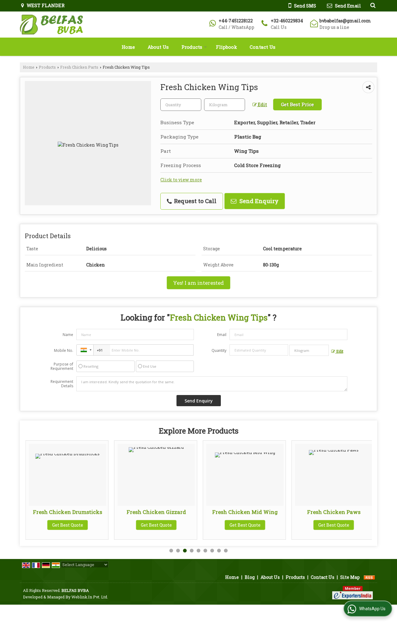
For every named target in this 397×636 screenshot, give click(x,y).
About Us (158, 47)
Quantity (219, 350)
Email (221, 334)
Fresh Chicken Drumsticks (67, 512)
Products (191, 47)
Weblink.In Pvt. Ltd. (89, 596)
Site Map (350, 577)
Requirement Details (62, 383)
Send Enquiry (258, 201)
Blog (250, 577)
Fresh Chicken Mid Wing (245, 512)
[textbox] (224, 104)
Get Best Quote (67, 525)
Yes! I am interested (198, 282)
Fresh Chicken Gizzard (156, 512)
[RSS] (369, 577)
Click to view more (181, 180)
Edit (262, 104)
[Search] (372, 5)
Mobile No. (63, 350)
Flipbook (226, 47)
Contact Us (262, 47)
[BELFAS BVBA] (51, 24)
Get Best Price (297, 104)
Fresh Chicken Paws (333, 512)
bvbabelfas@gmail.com (345, 21)
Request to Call (194, 201)
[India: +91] (85, 350)
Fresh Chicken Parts (79, 67)
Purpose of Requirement (62, 366)
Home (128, 47)
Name (68, 334)
